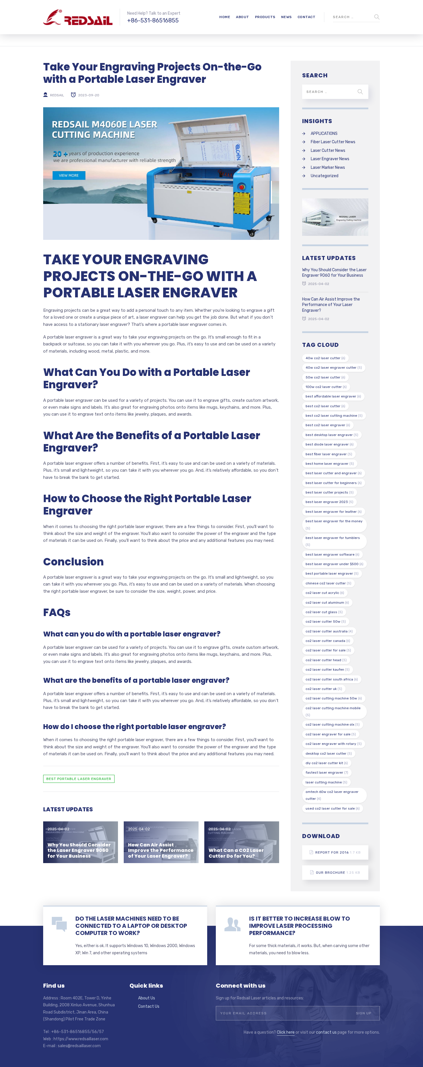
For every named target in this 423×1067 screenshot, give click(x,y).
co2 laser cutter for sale (328, 650)
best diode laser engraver (330, 444)
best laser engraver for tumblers (333, 541)
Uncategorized (324, 175)
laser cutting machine (326, 782)
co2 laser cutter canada (328, 641)
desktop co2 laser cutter (329, 754)
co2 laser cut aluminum (327, 603)
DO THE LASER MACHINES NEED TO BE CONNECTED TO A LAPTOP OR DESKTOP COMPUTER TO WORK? (131, 926)
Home (224, 17)
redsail (57, 95)
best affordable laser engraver (333, 396)
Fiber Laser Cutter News (333, 141)
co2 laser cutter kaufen (328, 670)
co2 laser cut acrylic (325, 593)
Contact (307, 17)
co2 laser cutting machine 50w (334, 698)
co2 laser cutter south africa (332, 679)
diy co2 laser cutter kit (327, 763)
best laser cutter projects (330, 492)
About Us (146, 998)
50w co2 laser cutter (325, 377)
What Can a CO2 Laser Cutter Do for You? (236, 853)
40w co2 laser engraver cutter (334, 368)
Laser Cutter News (328, 150)
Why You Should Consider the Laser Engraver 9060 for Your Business (79, 850)
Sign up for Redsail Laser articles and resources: (260, 998)
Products (265, 17)
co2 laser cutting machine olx (333, 724)
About (242, 17)
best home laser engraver (330, 464)
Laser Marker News (328, 167)
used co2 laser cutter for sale (333, 808)
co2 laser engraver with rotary (334, 744)
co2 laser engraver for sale (331, 734)
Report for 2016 (338, 852)
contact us (326, 1032)
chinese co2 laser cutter (328, 583)
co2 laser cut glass (324, 612)
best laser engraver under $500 (334, 564)
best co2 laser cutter (325, 406)
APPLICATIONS (324, 133)
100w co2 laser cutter (326, 387)
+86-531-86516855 (153, 20)
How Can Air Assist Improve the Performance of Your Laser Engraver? (161, 850)
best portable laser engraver (78, 779)
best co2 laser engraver (328, 425)
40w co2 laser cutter (325, 358)
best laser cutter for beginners (334, 483)
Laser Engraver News (330, 158)
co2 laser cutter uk (324, 689)
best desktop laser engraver (332, 435)
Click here (286, 1032)
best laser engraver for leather (334, 512)
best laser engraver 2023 (329, 502)
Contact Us (148, 1006)
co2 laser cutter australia (329, 631)
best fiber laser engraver (329, 454)
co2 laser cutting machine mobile (333, 711)
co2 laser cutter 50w (326, 621)
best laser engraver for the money (334, 524)
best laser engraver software (332, 554)
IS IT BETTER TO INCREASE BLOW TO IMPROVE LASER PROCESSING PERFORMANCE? (299, 926)
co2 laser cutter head (326, 660)
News (286, 17)
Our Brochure (338, 873)
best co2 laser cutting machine (334, 416)
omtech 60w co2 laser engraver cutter (332, 795)
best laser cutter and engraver (334, 473)
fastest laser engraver (327, 772)
